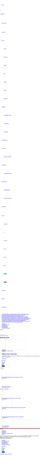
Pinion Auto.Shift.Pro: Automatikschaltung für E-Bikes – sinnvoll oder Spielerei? (15, 314)
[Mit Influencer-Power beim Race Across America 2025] (7, 397)
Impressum (4, 430)
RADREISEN (4, 181)
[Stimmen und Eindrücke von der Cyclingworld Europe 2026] (7, 376)
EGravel (5, 65)
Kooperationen (4, 325)
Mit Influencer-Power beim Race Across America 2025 (11, 398)
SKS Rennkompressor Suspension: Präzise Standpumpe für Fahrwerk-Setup (15, 317)
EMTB (5, 48)
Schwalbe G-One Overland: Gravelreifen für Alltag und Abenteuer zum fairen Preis (16, 321)
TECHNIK (3, 148)
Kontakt (3, 434)
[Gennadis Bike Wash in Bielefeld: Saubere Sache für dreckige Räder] (7, 406)
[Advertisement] (18, 332)
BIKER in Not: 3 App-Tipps (9, 354)
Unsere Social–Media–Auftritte (7, 433)
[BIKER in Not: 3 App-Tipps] (7, 385)
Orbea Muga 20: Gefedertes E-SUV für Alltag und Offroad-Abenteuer (13, 320)
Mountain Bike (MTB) (7, 115)
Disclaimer (4, 432)
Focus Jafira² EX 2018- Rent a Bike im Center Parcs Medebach (13, 416)
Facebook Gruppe (5, 326)
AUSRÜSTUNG (5, 140)
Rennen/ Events (5, 327)
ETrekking (5, 57)
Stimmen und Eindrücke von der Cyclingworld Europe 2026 (12, 377)
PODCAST (4, 206)
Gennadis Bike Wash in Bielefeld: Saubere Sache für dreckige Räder (14, 407)
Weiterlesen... (4, 358)
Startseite (3, 32)
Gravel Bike (6, 131)
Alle (4, 73)
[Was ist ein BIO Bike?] (7, 425)
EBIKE (3, 40)
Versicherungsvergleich (8, 173)
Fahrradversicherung (5, 324)
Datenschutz (4, 431)
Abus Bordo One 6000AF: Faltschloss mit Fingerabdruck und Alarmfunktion (15, 316)
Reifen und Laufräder (7, 156)
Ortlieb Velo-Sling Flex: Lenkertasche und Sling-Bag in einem (12, 315)
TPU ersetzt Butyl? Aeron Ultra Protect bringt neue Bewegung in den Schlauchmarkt (16, 318)
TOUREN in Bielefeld (7, 198)
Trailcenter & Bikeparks (6, 444)
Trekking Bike (6, 123)
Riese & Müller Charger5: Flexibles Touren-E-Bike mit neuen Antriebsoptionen (15, 319)
